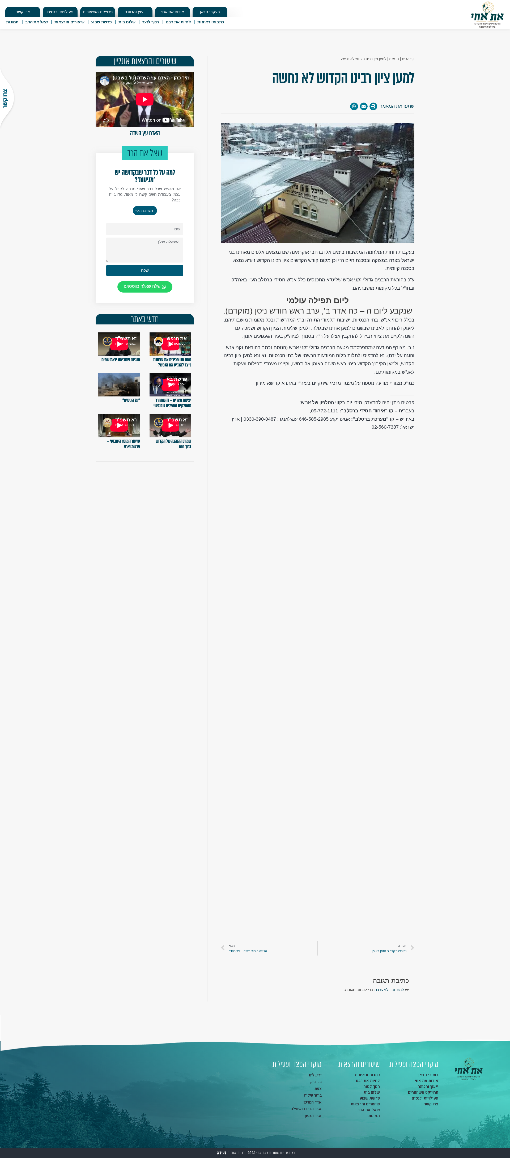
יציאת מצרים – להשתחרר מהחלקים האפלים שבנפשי (172, 403)
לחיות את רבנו (178, 22)
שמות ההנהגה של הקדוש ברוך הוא (173, 444)
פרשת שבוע (101, 22)
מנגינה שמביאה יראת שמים (120, 360)
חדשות (394, 59)
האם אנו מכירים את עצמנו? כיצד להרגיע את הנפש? (172, 362)
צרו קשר (23, 12)
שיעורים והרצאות (69, 22)
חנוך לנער (150, 22)
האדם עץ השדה (145, 133)
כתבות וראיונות (210, 22)
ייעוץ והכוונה (135, 12)
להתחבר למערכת (389, 989)
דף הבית (408, 59)
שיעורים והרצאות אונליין (144, 61)
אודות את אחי (172, 12)
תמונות (12, 22)
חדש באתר (145, 319)
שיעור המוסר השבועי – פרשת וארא (123, 444)
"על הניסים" (131, 400)
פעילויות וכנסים (60, 12)
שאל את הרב (36, 22)
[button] (145, 210)
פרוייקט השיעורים (98, 12)
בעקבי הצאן (210, 12)
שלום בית (126, 22)
